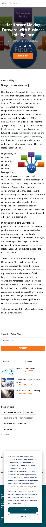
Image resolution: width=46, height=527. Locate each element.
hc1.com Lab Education (19, 85)
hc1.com (18, 312)
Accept (23, 510)
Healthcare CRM (10, 429)
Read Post (23, 55)
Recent (6, 361)
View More (5, 434)
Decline (23, 516)
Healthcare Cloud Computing (15, 424)
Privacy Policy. (31, 487)
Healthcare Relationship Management (18, 418)
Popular (28, 361)
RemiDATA (6, 121)
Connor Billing (16, 41)
